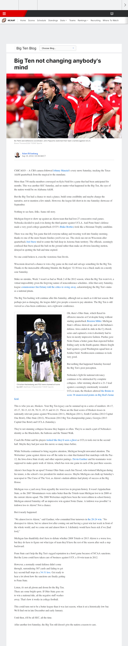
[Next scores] (125, 5)
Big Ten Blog (26, 48)
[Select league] (9, 5)
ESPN (16, 13)
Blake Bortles (66, 226)
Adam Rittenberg (30, 154)
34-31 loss (45, 572)
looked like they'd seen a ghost (62, 440)
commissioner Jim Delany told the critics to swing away (48, 286)
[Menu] (4, 13)
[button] (117, 13)
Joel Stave (31, 241)
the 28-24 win (94, 519)
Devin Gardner (80, 459)
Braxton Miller (94, 321)
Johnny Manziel (61, 170)
